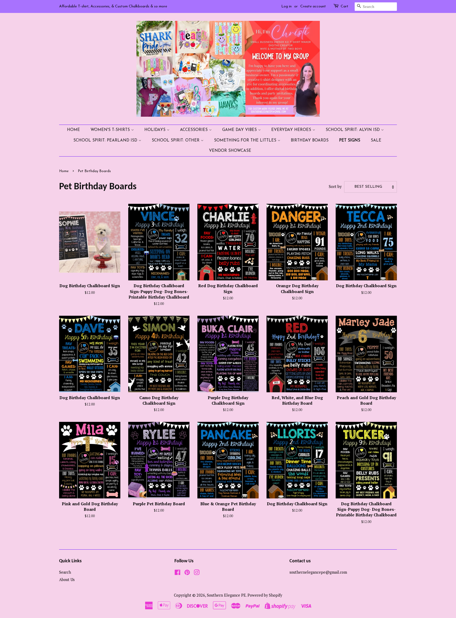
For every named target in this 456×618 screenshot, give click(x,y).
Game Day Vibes (240, 130)
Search (65, 572)
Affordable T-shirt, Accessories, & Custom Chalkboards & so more (113, 6)
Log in (286, 6)
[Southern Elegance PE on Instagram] (197, 573)
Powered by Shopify (265, 595)
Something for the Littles (246, 141)
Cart (344, 6)
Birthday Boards (310, 141)
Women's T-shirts (111, 130)
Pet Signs (349, 141)
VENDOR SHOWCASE (230, 151)
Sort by (335, 186)
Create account (313, 6)
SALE (376, 141)
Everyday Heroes (291, 130)
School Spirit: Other (176, 141)
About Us (67, 579)
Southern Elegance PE (226, 595)
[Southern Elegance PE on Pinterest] (187, 573)
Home (73, 130)
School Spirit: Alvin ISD (353, 130)
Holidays (155, 130)
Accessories (194, 130)
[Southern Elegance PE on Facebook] (177, 573)
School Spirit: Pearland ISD (106, 141)
